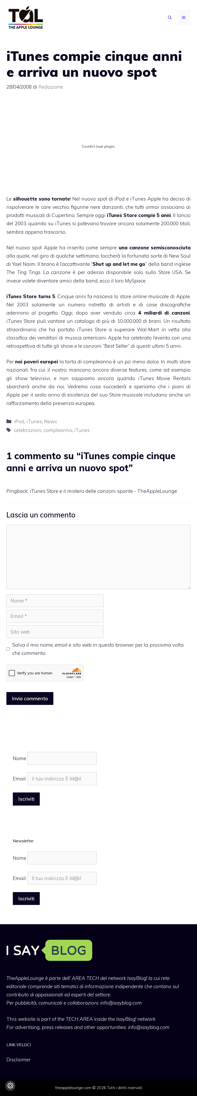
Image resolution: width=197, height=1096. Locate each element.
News (50, 421)
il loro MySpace (128, 281)
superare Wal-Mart (136, 329)
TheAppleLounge (25, 978)
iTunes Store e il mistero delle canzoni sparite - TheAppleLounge (103, 491)
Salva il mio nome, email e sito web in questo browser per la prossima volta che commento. (98, 649)
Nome (19, 758)
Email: (20, 779)
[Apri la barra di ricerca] (170, 17)
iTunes (34, 421)
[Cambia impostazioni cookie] (10, 1086)
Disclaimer (18, 1059)
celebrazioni (28, 430)
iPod (19, 421)
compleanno (58, 430)
